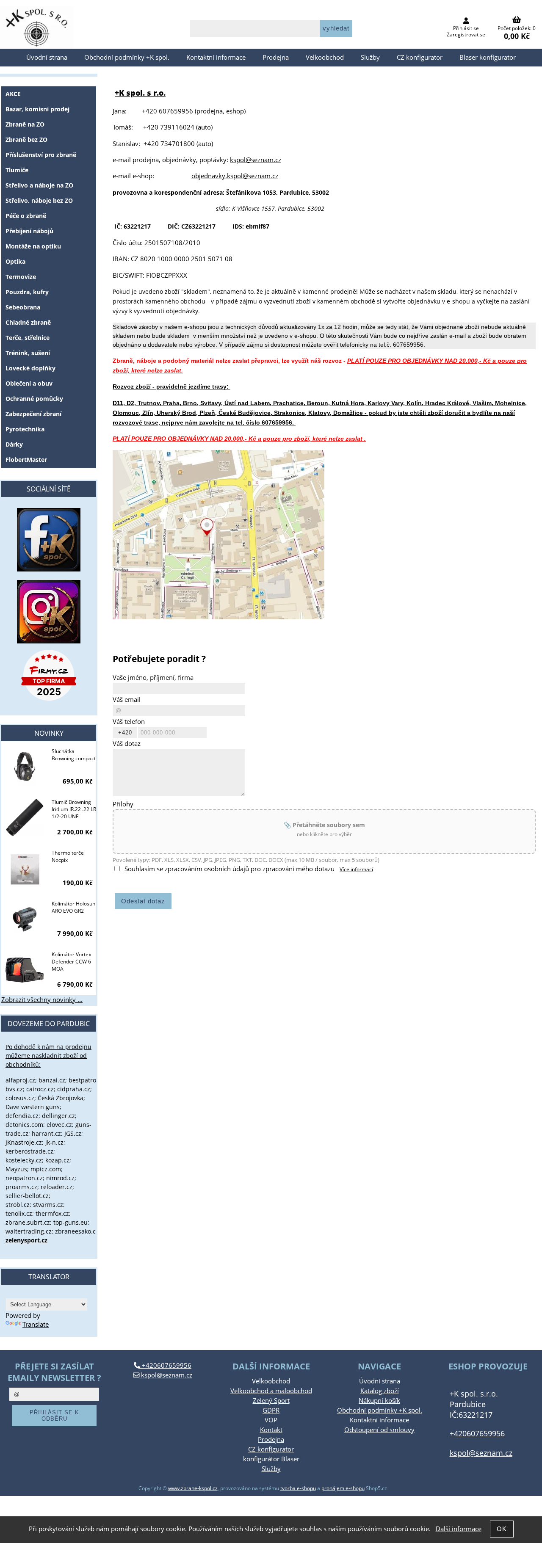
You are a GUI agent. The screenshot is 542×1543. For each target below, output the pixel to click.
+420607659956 (165, 1365)
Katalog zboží (379, 1390)
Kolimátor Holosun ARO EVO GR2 (73, 907)
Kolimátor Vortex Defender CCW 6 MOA (71, 961)
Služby (370, 57)
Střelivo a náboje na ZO (39, 185)
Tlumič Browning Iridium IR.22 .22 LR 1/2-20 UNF (74, 809)
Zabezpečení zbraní (33, 414)
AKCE (13, 94)
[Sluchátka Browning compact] (25, 767)
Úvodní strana (46, 57)
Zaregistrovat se (466, 34)
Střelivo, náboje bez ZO (39, 200)
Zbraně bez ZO (26, 139)
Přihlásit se (466, 28)
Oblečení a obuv (29, 383)
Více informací (356, 869)
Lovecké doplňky (30, 368)
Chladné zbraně (28, 322)
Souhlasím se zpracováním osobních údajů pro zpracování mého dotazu (229, 868)
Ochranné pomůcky (34, 399)
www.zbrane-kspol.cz (193, 1488)
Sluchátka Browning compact (74, 755)
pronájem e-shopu (343, 1488)
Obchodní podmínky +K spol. (126, 57)
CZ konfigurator (419, 57)
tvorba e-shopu (298, 1488)
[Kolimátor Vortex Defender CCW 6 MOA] (25, 971)
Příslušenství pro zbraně (41, 155)
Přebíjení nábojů (29, 231)
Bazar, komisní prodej (37, 109)
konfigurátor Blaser (271, 1459)
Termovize (21, 277)
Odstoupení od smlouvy (379, 1429)
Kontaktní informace (216, 57)
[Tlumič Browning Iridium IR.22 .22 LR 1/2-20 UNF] (25, 818)
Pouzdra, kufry (27, 292)
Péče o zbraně (26, 216)
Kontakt (271, 1429)
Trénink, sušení (28, 353)
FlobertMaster (26, 459)
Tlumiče (17, 170)
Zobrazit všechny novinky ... (42, 999)
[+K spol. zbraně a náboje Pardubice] (218, 617)
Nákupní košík (379, 1400)
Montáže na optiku (33, 246)
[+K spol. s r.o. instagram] (49, 611)
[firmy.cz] (49, 675)
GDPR (271, 1410)
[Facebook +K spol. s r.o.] (48, 569)
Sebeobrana (23, 307)
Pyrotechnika (25, 429)
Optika (15, 261)
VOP (271, 1420)
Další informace (458, 1528)
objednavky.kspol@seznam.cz (234, 175)
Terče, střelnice (28, 338)
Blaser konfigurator (487, 57)
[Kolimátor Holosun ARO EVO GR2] (25, 920)
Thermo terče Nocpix (68, 856)
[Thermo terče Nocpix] (25, 869)
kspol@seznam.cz (255, 159)
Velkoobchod (325, 57)
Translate (35, 1324)
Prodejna (276, 57)
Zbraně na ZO (25, 124)
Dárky (14, 444)
